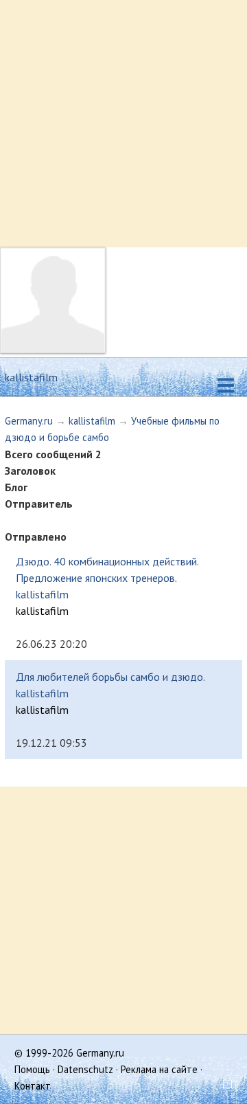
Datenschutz (85, 1069)
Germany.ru (29, 420)
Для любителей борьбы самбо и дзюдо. (110, 677)
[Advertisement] (123, 123)
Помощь (32, 1069)
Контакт (32, 1085)
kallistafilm (92, 420)
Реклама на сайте (159, 1069)
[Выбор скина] (222, 1085)
